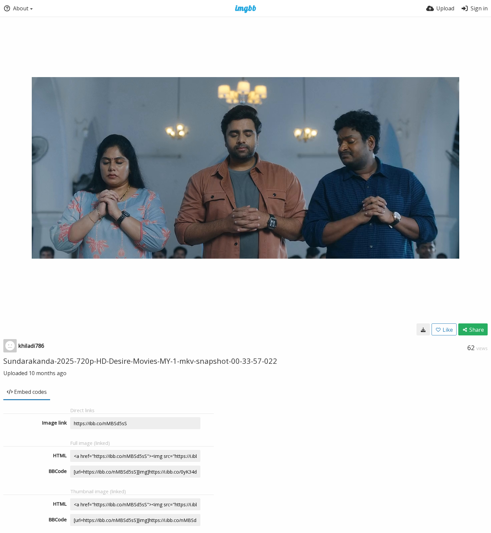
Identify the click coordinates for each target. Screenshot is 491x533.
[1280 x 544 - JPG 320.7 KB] (423, 329)
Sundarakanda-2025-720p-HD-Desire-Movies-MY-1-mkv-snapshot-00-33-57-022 (140, 361)
